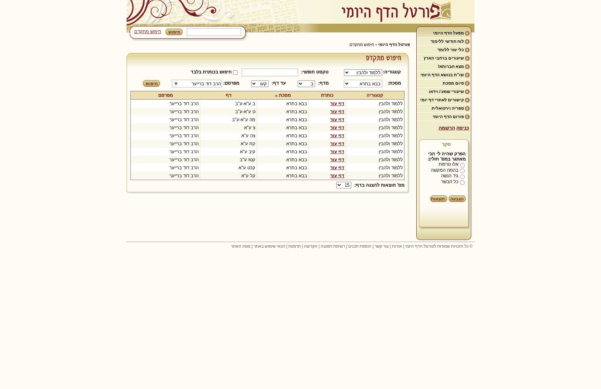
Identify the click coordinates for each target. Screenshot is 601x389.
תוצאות (438, 198)
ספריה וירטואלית (448, 108)
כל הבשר (449, 181)
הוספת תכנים (359, 246)
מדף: (323, 83)
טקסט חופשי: (315, 72)
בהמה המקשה (444, 170)
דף (229, 95)
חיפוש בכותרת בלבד (211, 72)
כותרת (327, 95)
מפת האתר (240, 246)
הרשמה (447, 128)
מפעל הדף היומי (448, 33)
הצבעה (457, 198)
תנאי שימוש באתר (269, 246)
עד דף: (279, 83)
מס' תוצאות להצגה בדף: (379, 185)
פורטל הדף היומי (394, 44)
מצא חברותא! (451, 66)
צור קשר (382, 246)
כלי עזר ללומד (451, 49)
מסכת (285, 95)
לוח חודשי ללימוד (447, 41)
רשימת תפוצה (333, 246)
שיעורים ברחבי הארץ (444, 58)
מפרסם (165, 95)
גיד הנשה (449, 175)
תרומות (294, 246)
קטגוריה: (393, 72)
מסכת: (394, 83)
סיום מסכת (453, 83)
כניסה (462, 128)
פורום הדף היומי (448, 116)
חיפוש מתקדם (147, 31)
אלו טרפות (448, 164)
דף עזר (337, 103)
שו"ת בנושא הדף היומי (442, 74)
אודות (397, 246)
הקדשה (311, 246)
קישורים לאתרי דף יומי (442, 100)
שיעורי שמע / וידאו (446, 91)
